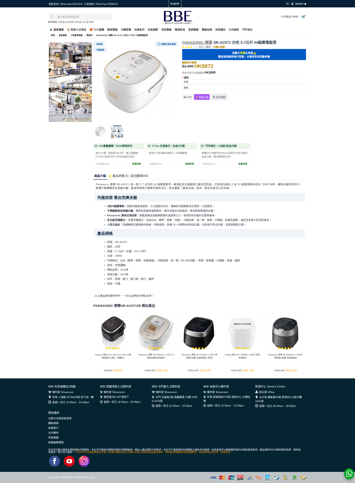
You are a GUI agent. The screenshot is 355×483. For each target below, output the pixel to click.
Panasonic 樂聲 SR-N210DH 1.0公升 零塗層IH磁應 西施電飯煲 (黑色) (199, 356)
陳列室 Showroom (62, 392)
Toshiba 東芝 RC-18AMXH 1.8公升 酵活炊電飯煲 (242, 356)
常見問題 (53, 437)
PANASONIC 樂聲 (197, 42)
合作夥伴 (53, 432)
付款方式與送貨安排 (60, 418)
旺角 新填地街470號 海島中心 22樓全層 (226, 398)
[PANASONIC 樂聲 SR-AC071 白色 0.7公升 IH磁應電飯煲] (135, 82)
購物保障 (53, 423)
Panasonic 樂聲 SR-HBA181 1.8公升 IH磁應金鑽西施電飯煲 (156, 356)
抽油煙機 (69, 22)
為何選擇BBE (139, 175)
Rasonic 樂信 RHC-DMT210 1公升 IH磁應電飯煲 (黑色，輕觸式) (113, 356)
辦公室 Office (267, 392)
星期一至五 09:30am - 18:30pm (277, 405)
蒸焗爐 (61, 22)
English (174, 3)
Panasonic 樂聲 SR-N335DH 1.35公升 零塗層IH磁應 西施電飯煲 (285, 356)
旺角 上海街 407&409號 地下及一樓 (73, 397)
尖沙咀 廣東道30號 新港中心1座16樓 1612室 (278, 399)
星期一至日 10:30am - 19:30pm (70, 402)
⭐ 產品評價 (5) (118, 175)
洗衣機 (85, 22)
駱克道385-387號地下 (116, 396)
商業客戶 (53, 427)
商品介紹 (100, 175)
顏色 (186, 77)
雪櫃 (91, 22)
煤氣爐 (78, 22)
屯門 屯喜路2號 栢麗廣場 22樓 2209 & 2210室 (174, 399)
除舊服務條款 (56, 442)
